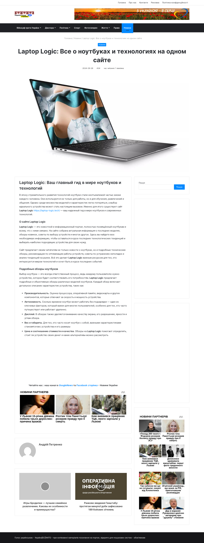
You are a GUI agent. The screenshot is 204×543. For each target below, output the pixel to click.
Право (117, 28)
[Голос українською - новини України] (24, 14)
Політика (64, 28)
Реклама (155, 2)
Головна (122, 2)
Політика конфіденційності (175, 2)
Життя (104, 28)
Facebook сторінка (87, 385)
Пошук (142, 183)
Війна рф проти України (28, 28)
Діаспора (49, 28)
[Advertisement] (73, 362)
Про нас (132, 2)
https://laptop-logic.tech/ (47, 210)
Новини (127, 28)
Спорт (77, 28)
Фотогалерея (90, 28)
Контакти (143, 2)
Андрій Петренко (50, 444)
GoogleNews (66, 385)
